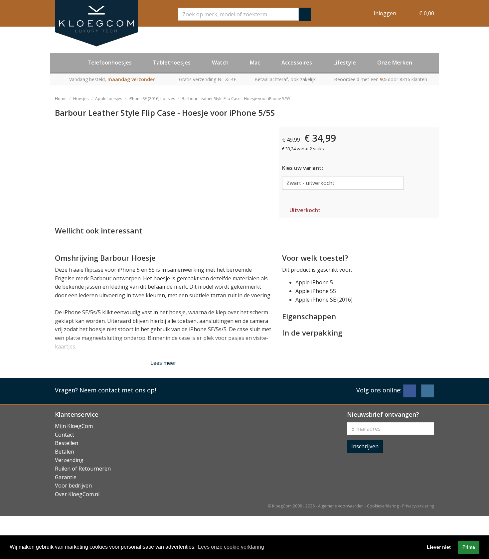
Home (61, 98)
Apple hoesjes (108, 98)
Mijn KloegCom (74, 426)
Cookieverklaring (383, 506)
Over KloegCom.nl (77, 494)
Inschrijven (365, 446)
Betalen (64, 451)
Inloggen (385, 13)
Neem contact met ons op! (118, 390)
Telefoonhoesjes (109, 62)
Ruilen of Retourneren (83, 468)
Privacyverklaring (418, 506)
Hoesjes (80, 98)
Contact (64, 434)
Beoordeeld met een (380, 79)
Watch (220, 62)
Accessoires (296, 62)
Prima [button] (468, 547)
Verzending (69, 460)
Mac (255, 62)
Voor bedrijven (73, 485)
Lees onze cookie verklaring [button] (231, 547)
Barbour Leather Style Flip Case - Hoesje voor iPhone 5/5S (236, 98)
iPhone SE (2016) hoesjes (152, 98)
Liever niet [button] (439, 547)
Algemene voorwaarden (341, 506)
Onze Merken (394, 62)
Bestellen (66, 443)
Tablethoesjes (172, 62)
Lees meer (163, 362)
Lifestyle (344, 62)
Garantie (66, 477)
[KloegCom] (96, 23)
